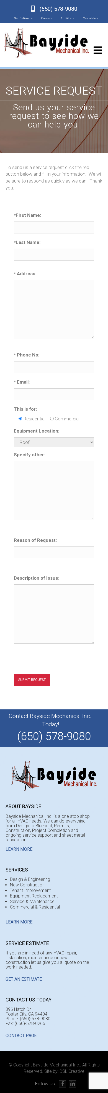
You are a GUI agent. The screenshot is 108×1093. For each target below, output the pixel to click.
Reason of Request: (35, 540)
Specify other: (29, 454)
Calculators (91, 18)
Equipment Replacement (34, 896)
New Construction (27, 885)
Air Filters (67, 18)
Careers (46, 18)
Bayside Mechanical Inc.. (57, 1065)
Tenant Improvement (30, 890)
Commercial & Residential (35, 907)
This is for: (25, 409)
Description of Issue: (36, 578)
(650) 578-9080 (58, 9)
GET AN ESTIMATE (24, 979)
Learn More (19, 849)
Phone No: (26, 355)
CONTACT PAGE (21, 1035)
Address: (25, 273)
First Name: (27, 215)
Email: (22, 382)
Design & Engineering (30, 879)
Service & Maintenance (32, 901)
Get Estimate (23, 18)
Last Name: (27, 242)
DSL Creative (72, 1071)
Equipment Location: (36, 431)
